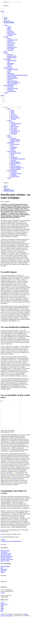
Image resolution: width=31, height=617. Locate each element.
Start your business (5, 555)
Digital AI (3, 570)
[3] (15, 478)
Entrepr (5, 566)
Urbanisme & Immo (16, 541)
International (4, 569)
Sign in (6, 17)
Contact (3, 592)
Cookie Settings (8, 615)
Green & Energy (6, 541)
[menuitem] (5, 21)
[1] (16, 236)
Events (2, 605)
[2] (24, 453)
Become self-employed (7, 556)
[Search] (20, 2)
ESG (2, 567)
